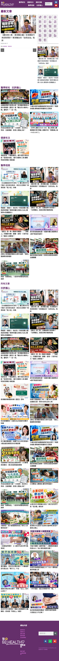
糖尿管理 (5, 46)
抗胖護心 (40, 5)
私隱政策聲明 (23, 653)
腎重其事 (10, 46)
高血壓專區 (23, 637)
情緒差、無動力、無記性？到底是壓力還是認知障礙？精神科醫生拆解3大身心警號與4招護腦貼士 (48, 80)
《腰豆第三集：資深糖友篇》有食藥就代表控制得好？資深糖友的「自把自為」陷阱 (48, 61)
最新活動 (39, 2)
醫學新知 (22, 2)
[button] (2, 50)
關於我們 (22, 651)
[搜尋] (55, 633)
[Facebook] (56, 2)
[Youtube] (56, 5)
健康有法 (30, 2)
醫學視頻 (31, 5)
